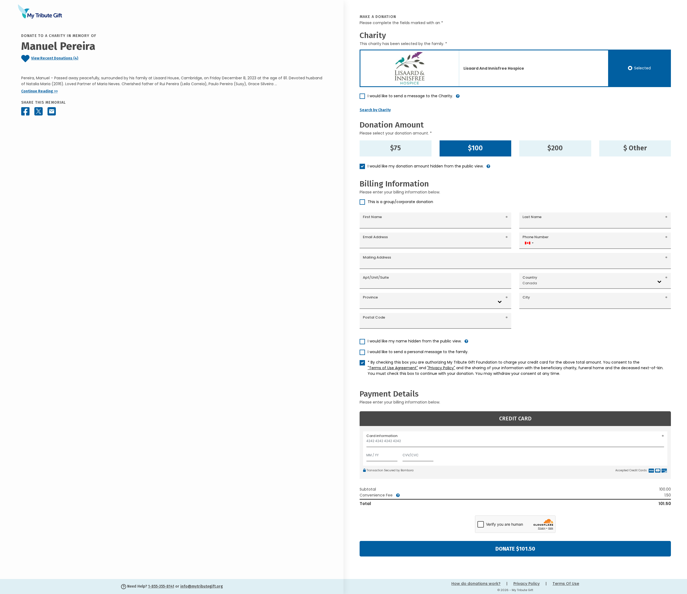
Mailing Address (377, 257)
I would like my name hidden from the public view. (415, 341)
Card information (381, 435)
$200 (555, 148)
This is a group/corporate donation (400, 201)
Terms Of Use (566, 583)
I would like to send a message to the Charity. (410, 96)
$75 (395, 148)
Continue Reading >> (39, 91)
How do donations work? (475, 583)
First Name (372, 216)
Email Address (375, 237)
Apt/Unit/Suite (376, 277)
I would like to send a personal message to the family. (418, 351)
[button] (458, 98)
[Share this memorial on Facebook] (25, 111)
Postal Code (374, 317)
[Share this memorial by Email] (52, 111)
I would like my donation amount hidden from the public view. (426, 166)
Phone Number (535, 237)
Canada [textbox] (529, 283)
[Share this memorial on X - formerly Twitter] (38, 111)
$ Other (635, 148)
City (526, 297)
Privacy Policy (526, 583)
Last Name (532, 216)
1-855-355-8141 (161, 586)
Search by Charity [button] (375, 110)
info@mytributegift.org (201, 586)
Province (370, 297)
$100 (475, 148)
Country (529, 277)
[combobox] (529, 243)
